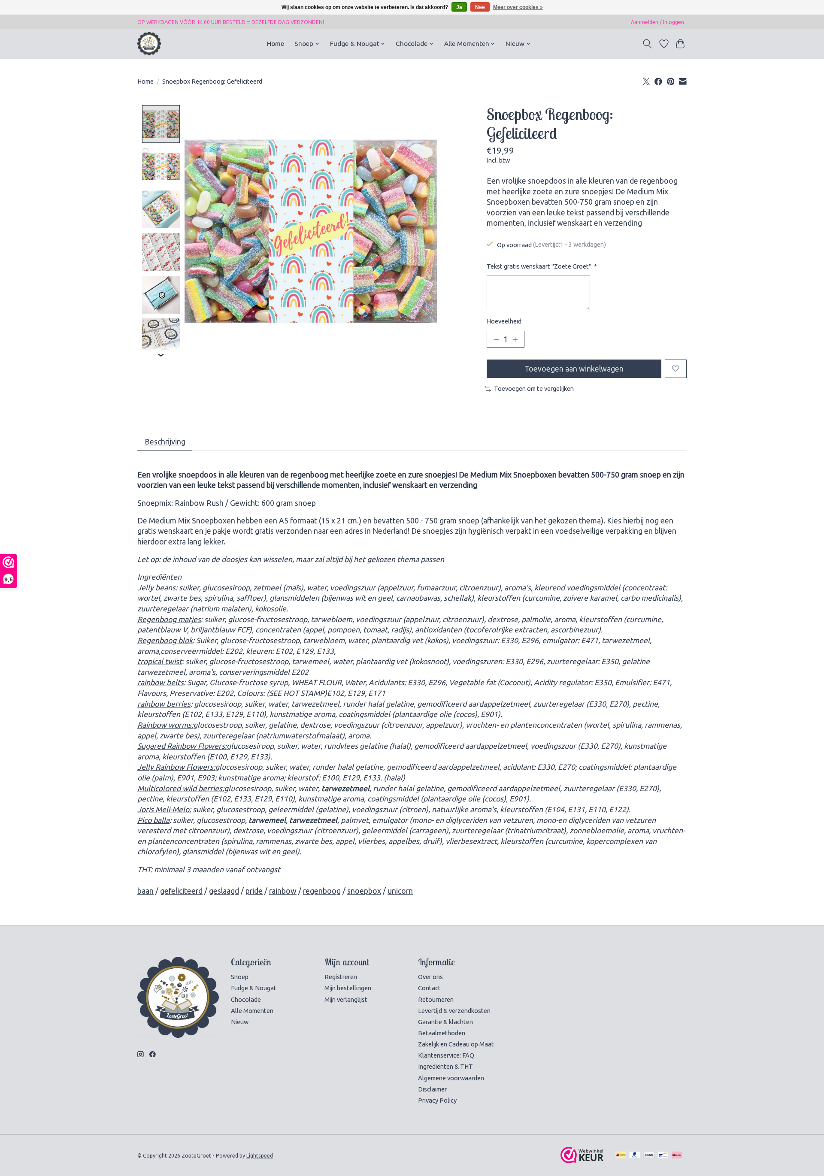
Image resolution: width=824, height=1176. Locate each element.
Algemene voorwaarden (451, 1078)
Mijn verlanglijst (345, 999)
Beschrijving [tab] (165, 442)
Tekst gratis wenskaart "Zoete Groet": (542, 266)
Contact (429, 988)
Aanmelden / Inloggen (657, 22)
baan (145, 891)
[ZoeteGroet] (149, 43)
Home (275, 43)
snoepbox (364, 891)
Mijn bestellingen (347, 988)
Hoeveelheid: (505, 321)
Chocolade (246, 999)
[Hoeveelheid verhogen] (515, 339)
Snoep (239, 976)
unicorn (400, 891)
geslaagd (224, 891)
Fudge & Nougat (253, 988)
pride (254, 891)
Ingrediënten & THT (445, 1066)
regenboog (322, 891)
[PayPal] (634, 1155)
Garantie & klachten (445, 1021)
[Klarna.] (677, 1155)
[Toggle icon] (647, 43)
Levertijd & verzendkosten (454, 1010)
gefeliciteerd (181, 891)
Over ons (430, 976)
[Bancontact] (662, 1155)
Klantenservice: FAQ (446, 1055)
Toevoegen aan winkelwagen (574, 369)
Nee (480, 7)
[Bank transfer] (648, 1155)
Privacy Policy (437, 1100)
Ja (459, 7)
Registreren (340, 976)
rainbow (283, 891)
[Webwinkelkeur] (581, 1160)
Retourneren (436, 999)
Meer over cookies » (518, 7)
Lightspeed (259, 1155)
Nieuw (239, 1021)
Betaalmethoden (441, 1033)
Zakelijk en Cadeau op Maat (456, 1044)
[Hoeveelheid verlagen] (496, 339)
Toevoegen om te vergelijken (534, 388)
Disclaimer (432, 1089)
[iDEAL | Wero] (620, 1155)
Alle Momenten (252, 1010)
